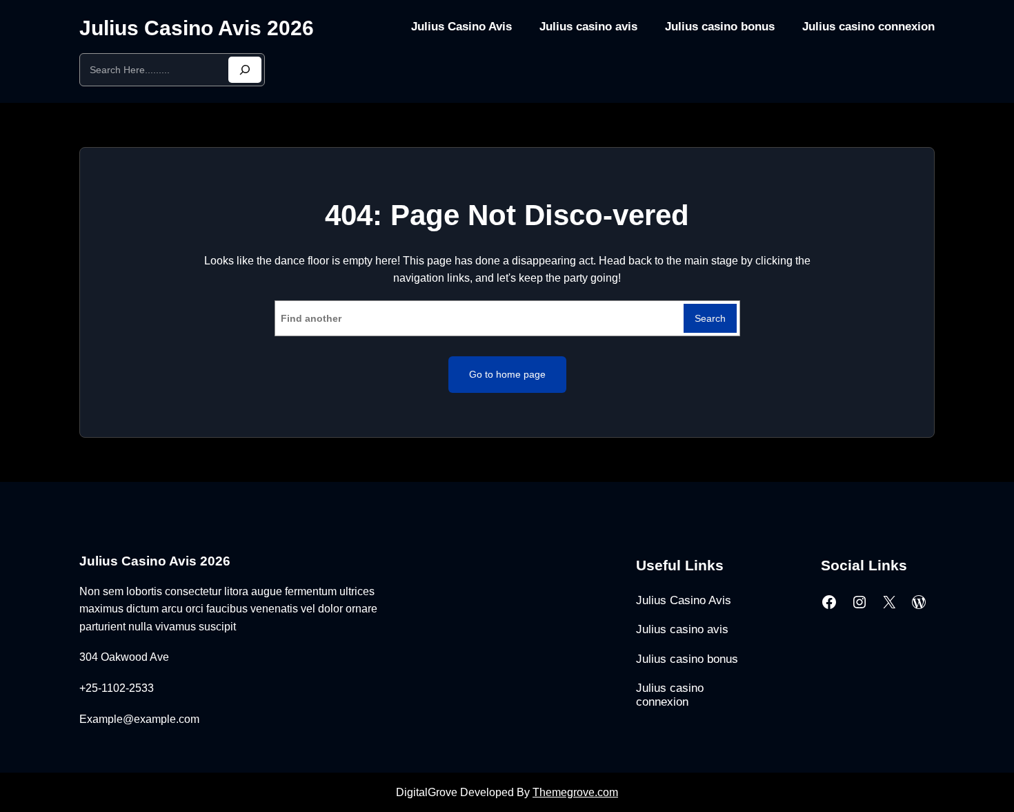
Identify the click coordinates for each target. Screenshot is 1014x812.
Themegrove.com (575, 792)
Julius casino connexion (868, 26)
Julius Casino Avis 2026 (196, 28)
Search (710, 318)
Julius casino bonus (720, 26)
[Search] (244, 70)
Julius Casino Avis (461, 26)
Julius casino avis (588, 26)
